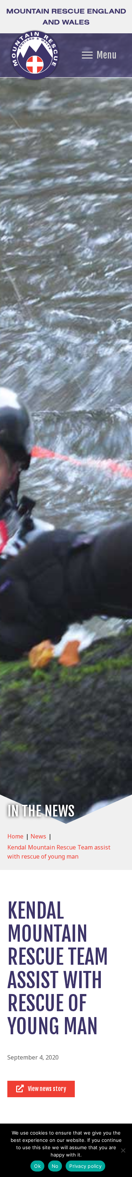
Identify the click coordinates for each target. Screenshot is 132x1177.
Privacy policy (85, 1166)
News (38, 836)
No (55, 1166)
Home (15, 836)
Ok (37, 1166)
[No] (122, 1150)
